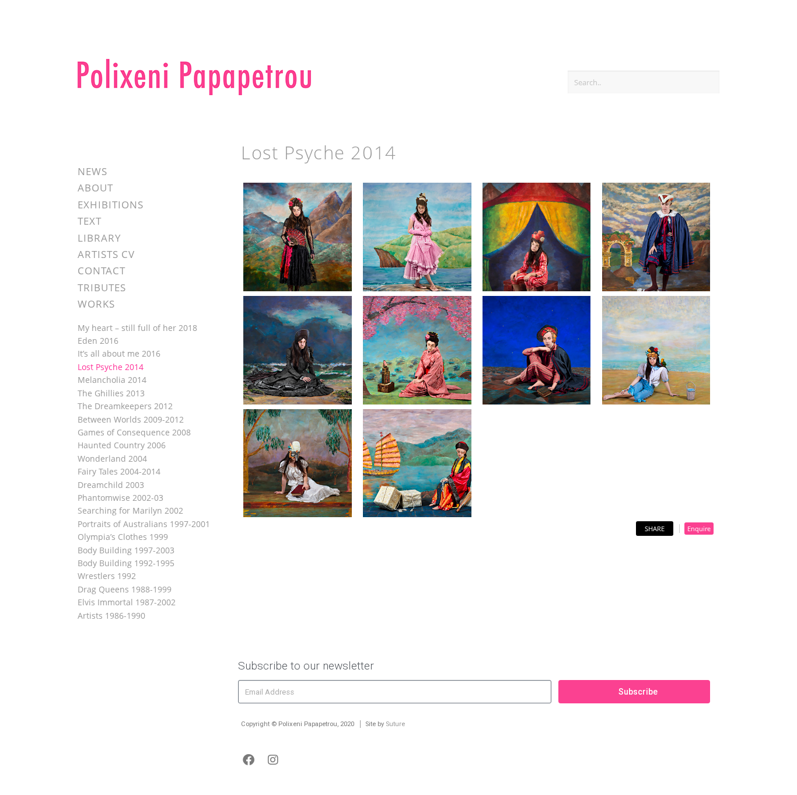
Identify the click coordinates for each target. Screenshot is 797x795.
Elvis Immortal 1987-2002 (127, 602)
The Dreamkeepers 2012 (125, 406)
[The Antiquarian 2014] (656, 237)
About (95, 187)
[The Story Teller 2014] (297, 463)
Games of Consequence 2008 (134, 432)
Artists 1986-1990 (111, 615)
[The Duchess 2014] (297, 237)
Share (655, 528)
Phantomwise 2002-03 (120, 497)
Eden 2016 (98, 340)
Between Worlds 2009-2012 (131, 419)
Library (99, 238)
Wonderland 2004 (112, 458)
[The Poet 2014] (537, 350)
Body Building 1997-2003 (126, 550)
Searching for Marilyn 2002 (130, 510)
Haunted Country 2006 (122, 445)
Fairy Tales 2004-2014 (119, 471)
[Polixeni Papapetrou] (194, 93)
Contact (101, 270)
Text (90, 221)
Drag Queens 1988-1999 (125, 589)
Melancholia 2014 (112, 379)
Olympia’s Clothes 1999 (123, 536)
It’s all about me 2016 (119, 353)
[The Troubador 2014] (537, 237)
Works (96, 304)
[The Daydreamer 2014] (656, 350)
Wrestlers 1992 (107, 575)
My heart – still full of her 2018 (137, 327)
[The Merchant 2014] (417, 463)
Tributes (102, 287)
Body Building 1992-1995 (126, 563)
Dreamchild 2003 (111, 484)
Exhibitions (111, 204)
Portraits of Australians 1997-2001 (144, 523)
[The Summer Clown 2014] (417, 237)
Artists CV (106, 254)
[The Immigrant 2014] (297, 350)
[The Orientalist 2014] (417, 350)
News (92, 171)
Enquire (699, 528)
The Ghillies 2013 (111, 393)
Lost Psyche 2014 (111, 366)
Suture (395, 724)
